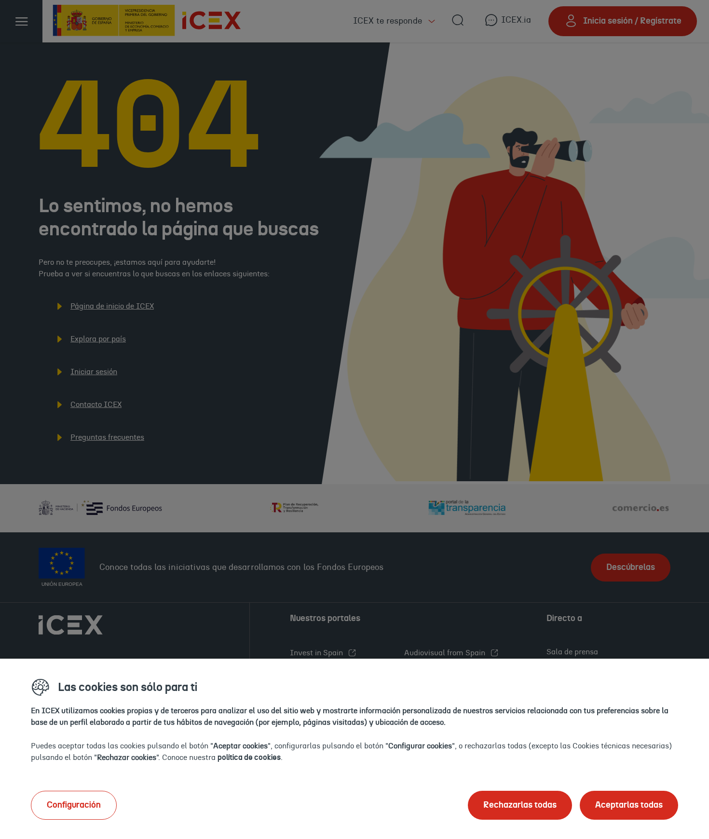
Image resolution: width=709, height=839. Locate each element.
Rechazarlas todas (520, 805)
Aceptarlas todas (629, 805)
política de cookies (249, 757)
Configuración (74, 805)
